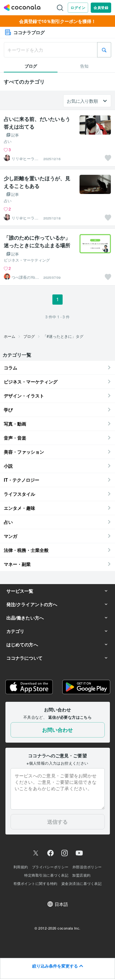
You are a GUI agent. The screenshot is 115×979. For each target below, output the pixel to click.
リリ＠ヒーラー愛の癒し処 (25, 158)
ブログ (29, 336)
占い (8, 141)
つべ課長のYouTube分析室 (26, 277)
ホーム (9, 336)
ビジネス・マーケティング (27, 260)
